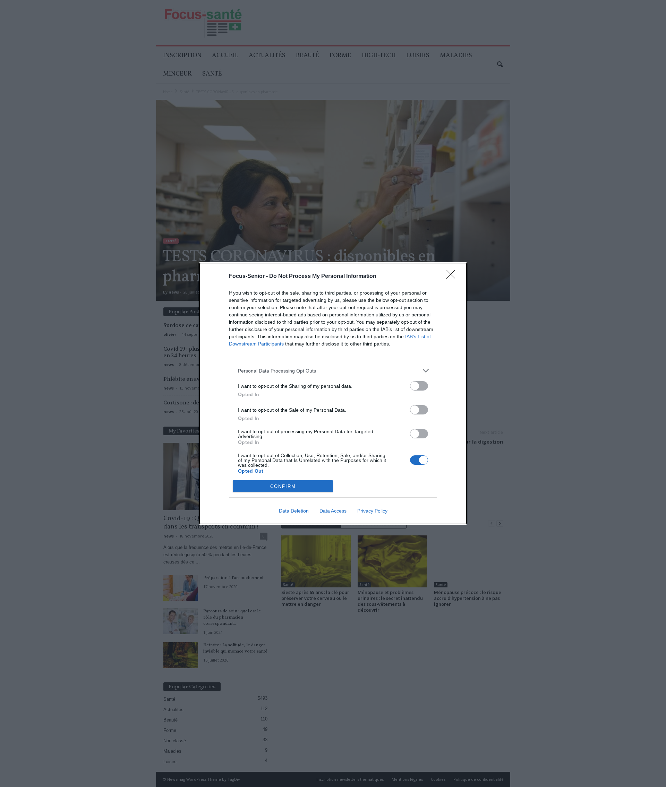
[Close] (453, 276)
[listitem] (333, 370)
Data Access (333, 511)
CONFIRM (283, 486)
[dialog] (333, 393)
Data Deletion (294, 511)
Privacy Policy (372, 511)
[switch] (419, 386)
